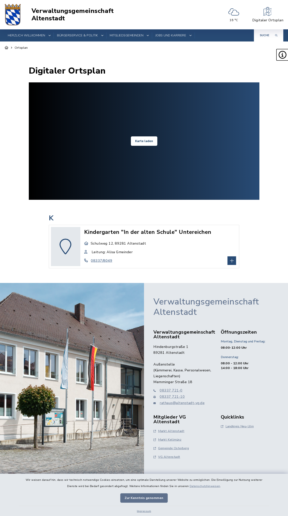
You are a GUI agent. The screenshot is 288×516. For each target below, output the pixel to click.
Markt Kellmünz (169, 440)
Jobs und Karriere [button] (170, 35)
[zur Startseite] (13, 14)
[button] (282, 55)
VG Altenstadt (169, 457)
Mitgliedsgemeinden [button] (126, 35)
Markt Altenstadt (171, 431)
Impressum (144, 511)
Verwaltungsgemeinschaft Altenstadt (73, 14)
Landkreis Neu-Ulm (240, 426)
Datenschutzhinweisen (205, 486)
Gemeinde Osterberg (173, 448)
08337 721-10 (172, 396)
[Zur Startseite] (6, 47)
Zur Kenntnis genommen (144, 498)
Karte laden (144, 141)
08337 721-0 (171, 390)
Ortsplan (21, 48)
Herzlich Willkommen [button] (26, 35)
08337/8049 (101, 260)
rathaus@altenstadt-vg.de (182, 403)
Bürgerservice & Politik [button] (77, 35)
